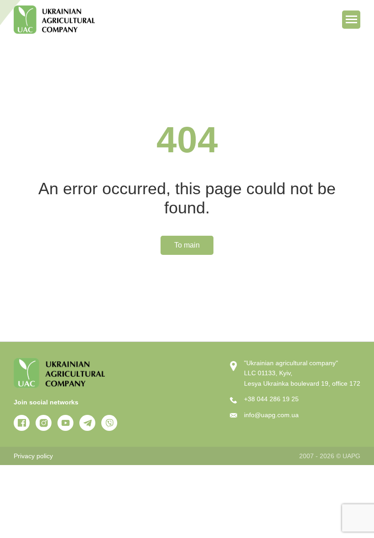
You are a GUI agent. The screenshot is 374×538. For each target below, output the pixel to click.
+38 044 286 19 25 (271, 399)
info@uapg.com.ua (271, 415)
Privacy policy (33, 456)
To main (187, 245)
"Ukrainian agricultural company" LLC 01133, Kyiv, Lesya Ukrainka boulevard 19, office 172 (302, 373)
